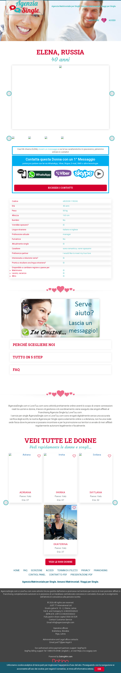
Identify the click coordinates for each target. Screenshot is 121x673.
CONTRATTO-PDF (58, 574)
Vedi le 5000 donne (60, 561)
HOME (17, 570)
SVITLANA (96, 492)
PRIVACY (86, 570)
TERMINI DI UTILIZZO (67, 570)
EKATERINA (61, 543)
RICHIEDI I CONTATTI (60, 187)
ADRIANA (25, 492)
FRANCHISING (100, 570)
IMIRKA (60, 492)
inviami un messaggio (48, 149)
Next (112, 93)
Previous (9, 93)
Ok (99, 668)
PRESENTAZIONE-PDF (81, 574)
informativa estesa (85, 669)
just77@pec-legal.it (63, 642)
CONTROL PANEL (37, 574)
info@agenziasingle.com (63, 622)
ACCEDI (50, 570)
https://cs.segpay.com (87, 651)
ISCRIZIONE (36, 570)
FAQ (25, 570)
